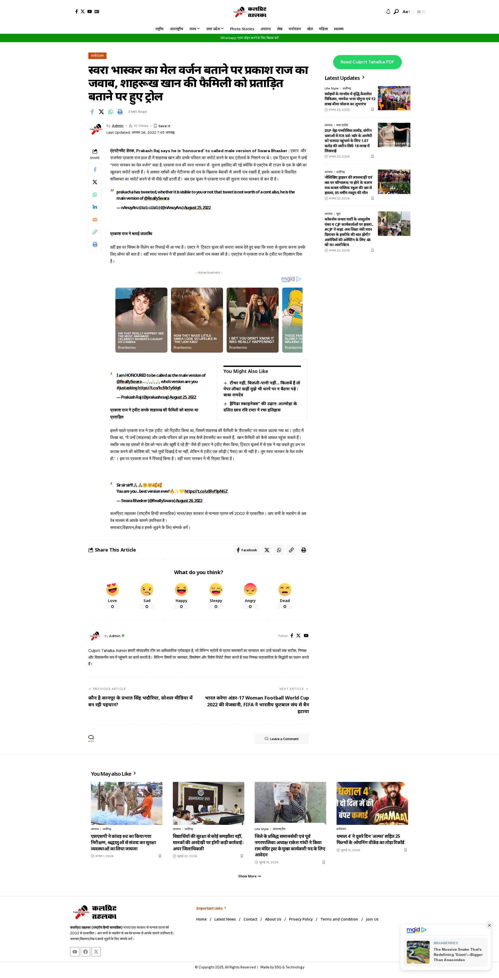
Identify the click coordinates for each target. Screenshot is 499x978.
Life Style (332, 88)
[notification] (388, 12)
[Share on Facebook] (92, 112)
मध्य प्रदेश (342, 125)
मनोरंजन (97, 56)
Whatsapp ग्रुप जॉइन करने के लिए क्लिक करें (249, 38)
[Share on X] (101, 112)
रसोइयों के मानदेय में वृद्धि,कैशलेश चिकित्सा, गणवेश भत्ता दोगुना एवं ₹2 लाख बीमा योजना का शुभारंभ (350, 98)
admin (117, 125)
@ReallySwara (156, 198)
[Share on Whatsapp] (110, 112)
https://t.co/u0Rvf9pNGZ (206, 491)
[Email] (95, 219)
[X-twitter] (96, 951)
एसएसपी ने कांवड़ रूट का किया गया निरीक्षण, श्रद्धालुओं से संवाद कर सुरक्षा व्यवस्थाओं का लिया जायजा (123, 842)
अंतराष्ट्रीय (279, 829)
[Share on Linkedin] (95, 207)
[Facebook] (76, 11)
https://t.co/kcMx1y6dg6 (159, 388)
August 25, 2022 (197, 207)
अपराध (328, 125)
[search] (396, 11)
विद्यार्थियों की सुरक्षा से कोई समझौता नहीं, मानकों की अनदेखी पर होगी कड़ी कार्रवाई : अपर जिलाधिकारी (208, 842)
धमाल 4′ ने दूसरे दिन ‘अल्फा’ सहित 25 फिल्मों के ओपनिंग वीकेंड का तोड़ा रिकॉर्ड (370, 839)
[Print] (120, 112)
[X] (82, 11)
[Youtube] (75, 951)
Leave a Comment (284, 738)
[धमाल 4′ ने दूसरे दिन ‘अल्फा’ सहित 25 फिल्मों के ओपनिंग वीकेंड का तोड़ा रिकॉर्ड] (372, 803)
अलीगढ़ (347, 88)
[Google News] (97, 11)
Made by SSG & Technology (282, 967)
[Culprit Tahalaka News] (249, 12)
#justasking (126, 388)
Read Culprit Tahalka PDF (367, 62)
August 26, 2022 (189, 500)
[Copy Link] (95, 232)
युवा (338, 214)
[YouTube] (89, 11)
